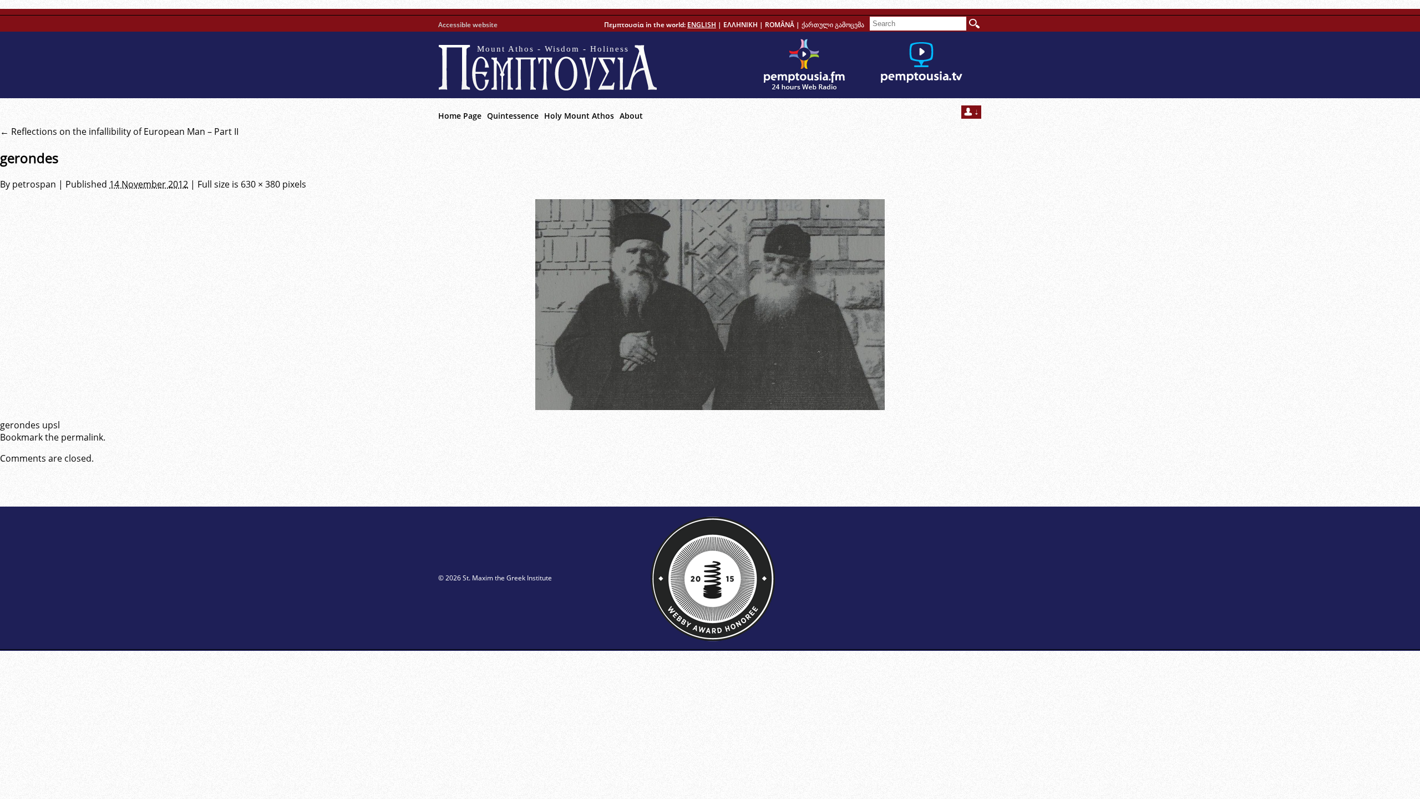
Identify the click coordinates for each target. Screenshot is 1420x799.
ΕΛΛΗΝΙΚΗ (740, 24)
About (631, 115)
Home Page (459, 115)
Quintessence (513, 115)
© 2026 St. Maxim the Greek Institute (495, 578)
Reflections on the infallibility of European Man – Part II (119, 131)
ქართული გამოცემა (833, 24)
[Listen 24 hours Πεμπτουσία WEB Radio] (804, 65)
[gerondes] (710, 304)
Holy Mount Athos (579, 115)
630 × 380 (260, 184)
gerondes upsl (30, 425)
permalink (82, 437)
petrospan (34, 184)
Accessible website (468, 24)
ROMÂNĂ (779, 24)
